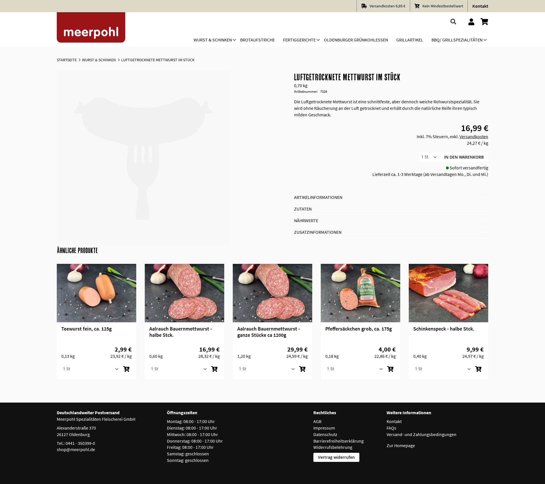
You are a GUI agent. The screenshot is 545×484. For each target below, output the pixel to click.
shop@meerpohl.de (76, 449)
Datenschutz (325, 434)
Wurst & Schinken (99, 59)
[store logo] (91, 29)
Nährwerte (306, 220)
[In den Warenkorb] (126, 369)
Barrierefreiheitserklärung (338, 441)
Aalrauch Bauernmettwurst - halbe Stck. (180, 331)
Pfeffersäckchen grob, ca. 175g (358, 328)
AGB (317, 421)
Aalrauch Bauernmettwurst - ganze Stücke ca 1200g (268, 331)
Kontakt (480, 6)
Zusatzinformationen (317, 232)
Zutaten (303, 209)
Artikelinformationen (318, 197)
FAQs (391, 428)
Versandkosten (474, 136)
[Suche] (453, 22)
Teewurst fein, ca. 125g (86, 328)
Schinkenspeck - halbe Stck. (443, 328)
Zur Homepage (401, 445)
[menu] (338, 40)
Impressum (324, 428)
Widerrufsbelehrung (332, 447)
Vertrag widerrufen (336, 457)
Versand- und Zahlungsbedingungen (421, 434)
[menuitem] (212, 40)
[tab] (391, 197)
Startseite (67, 59)
